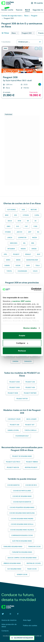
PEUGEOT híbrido (32, 462)
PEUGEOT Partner (30, 393)
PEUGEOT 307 (29, 425)
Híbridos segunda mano (12, 563)
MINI (32, 243)
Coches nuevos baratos (22, 502)
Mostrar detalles (30, 328)
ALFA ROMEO (11, 210)
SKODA (18, 260)
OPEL (5, 254)
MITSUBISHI (11, 249)
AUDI (23, 210)
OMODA (33, 249)
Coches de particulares (22, 491)
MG (24, 243)
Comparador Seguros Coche (22, 535)
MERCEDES (13, 243)
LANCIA (9, 237)
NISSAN (23, 249)
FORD (35, 226)
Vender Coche (22, 574)
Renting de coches (34, 563)
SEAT (38, 254)
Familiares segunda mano (13, 546)
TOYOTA (9, 271)
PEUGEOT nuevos (13, 467)
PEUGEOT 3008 (14, 387)
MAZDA (34, 237)
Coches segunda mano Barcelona (22, 513)
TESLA (37, 265)
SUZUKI (18, 265)
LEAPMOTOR (22, 237)
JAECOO (19, 232)
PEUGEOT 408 (30, 387)
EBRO (8, 226)
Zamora (15, 361)
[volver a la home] (7, 607)
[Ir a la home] (7, 3)
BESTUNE (34, 210)
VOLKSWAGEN (22, 271)
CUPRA (36, 215)
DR (28, 221)
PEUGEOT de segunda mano (22, 456)
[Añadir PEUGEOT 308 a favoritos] (36, 48)
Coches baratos (13, 485)
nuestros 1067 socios (21, 301)
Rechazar (22, 351)
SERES (8, 260)
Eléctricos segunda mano (22, 541)
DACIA (10, 221)
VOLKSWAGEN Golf (22, 436)
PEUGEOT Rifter (22, 399)
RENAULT (28, 254)
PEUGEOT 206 (14, 425)
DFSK (19, 221)
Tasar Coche (32, 569)
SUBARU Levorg (13, 430)
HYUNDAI (8, 232)
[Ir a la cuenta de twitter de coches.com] (2, 614)
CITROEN (26, 215)
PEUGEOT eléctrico (13, 462)
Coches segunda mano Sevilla (22, 524)
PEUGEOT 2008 (14, 382)
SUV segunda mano (14, 569)
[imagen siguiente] (40, 59)
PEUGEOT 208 (30, 382)
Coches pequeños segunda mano (22, 507)
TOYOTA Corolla (30, 430)
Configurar (20, 343)
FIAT (26, 226)
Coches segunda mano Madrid (22, 519)
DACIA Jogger (31, 419)
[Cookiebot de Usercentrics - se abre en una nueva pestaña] (31, 289)
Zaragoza (28, 361)
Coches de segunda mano (22, 496)
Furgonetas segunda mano (22, 552)
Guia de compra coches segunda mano (22, 558)
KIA (38, 232)
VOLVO (35, 271)
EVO (17, 226)
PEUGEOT (16, 254)
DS (35, 221)
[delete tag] (17, 33)
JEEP (29, 232)
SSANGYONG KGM (32, 260)
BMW (6, 215)
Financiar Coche (34, 546)
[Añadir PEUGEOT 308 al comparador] (40, 48)
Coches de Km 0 (31, 485)
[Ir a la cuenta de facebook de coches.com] (17, 614)
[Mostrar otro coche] (21, 71)
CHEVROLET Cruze (14, 419)
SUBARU (7, 265)
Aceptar (22, 335)
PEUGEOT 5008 (13, 393)
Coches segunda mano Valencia (22, 530)
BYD (15, 215)
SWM (28, 265)
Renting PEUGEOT (31, 467)
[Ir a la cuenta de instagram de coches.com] (10, 614)
